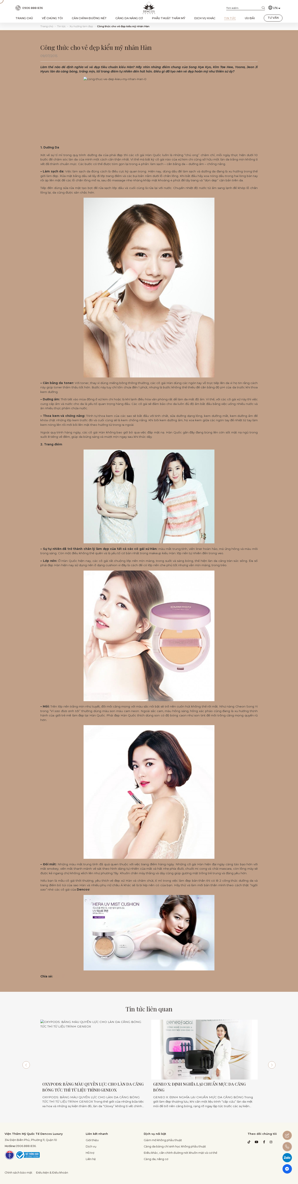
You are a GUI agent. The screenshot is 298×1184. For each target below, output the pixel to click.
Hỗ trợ (90, 1152)
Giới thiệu (92, 1140)
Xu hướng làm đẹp (81, 26)
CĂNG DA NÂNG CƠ (129, 18)
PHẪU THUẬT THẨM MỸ (168, 18)
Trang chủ (46, 26)
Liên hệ (91, 1159)
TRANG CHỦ (24, 18)
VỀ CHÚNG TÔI (52, 18)
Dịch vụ (91, 1146)
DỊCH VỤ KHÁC (204, 18)
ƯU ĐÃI (250, 18)
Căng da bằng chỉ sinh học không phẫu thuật (175, 1146)
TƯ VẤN (273, 17)
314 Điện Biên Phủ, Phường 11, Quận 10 (31, 1140)
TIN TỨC (230, 18)
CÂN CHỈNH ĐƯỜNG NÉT (89, 18)
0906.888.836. (20, 1146)
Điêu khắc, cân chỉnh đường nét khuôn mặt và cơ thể (180, 1152)
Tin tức (61, 26)
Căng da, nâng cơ (156, 1159)
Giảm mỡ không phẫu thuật (163, 1140)
